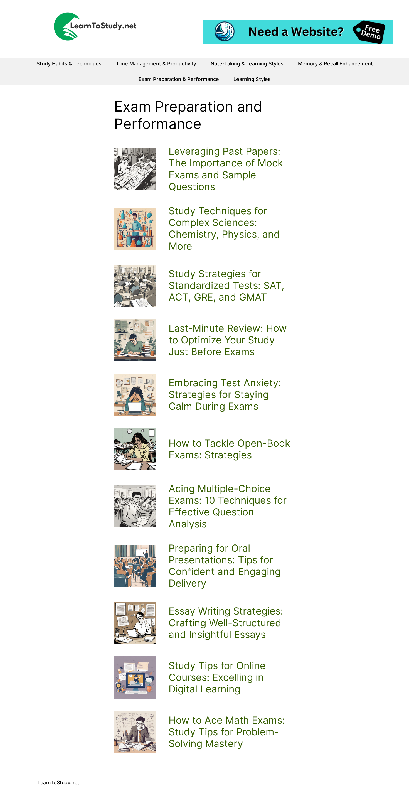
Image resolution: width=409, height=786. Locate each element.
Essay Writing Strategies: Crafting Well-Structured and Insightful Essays (226, 622)
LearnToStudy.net (58, 782)
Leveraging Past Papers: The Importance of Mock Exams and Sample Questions (226, 169)
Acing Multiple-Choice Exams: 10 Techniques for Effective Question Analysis (228, 506)
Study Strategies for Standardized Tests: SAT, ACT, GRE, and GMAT (226, 285)
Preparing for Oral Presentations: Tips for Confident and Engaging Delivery (225, 566)
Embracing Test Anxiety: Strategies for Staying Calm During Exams (225, 394)
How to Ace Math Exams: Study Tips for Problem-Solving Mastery (227, 732)
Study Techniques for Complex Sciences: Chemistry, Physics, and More (224, 228)
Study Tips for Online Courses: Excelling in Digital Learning (217, 677)
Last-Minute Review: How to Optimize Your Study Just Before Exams (228, 340)
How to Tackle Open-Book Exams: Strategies (229, 449)
